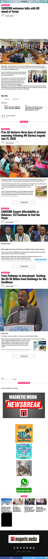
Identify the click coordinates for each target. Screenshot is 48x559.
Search (2, 378)
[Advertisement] (24, 28)
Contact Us (29, 551)
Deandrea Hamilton (10, 16)
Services (23, 551)
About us (18, 551)
